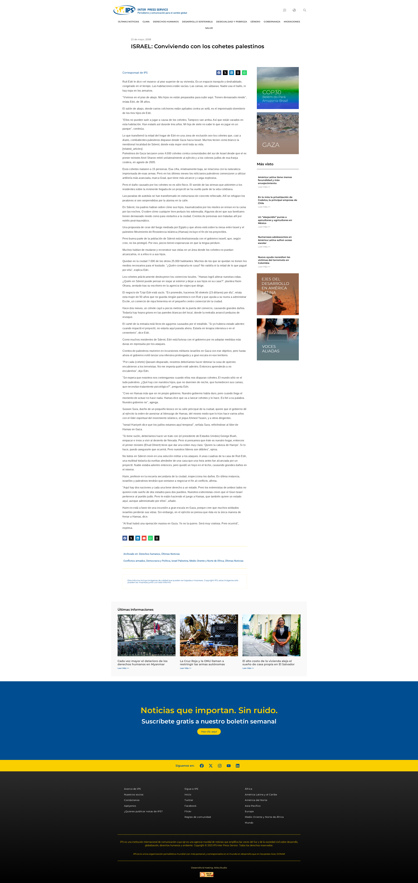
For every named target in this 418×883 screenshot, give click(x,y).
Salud (209, 28)
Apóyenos (130, 805)
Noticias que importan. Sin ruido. (209, 710)
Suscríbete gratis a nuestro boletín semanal (209, 721)
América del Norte (256, 800)
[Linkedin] (237, 766)
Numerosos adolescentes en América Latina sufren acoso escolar (275, 240)
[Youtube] (229, 766)
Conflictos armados (134, 560)
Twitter (189, 800)
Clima (146, 21)
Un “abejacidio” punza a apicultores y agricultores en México (275, 220)
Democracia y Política (158, 560)
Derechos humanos (166, 21)
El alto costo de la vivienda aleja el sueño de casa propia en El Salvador (268, 662)
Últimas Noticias (128, 21)
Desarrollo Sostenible (197, 21)
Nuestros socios (134, 794)
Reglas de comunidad (198, 816)
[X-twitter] (211, 766)
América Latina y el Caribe (261, 794)
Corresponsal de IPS (135, 72)
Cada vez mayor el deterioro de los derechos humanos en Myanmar (143, 662)
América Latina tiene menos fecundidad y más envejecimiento (275, 180)
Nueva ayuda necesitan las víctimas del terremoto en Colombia (274, 260)
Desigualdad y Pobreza (231, 21)
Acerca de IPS (132, 788)
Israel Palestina (179, 560)
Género (255, 21)
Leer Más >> (264, 187)
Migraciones (292, 21)
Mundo (249, 822)
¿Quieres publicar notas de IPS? (143, 811)
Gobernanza (272, 21)
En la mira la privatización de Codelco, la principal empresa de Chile (277, 200)
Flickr (188, 811)
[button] (304, 10)
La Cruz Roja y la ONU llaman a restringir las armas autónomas (202, 662)
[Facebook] (202, 766)
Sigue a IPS (191, 788)
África (248, 788)
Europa (249, 811)
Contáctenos (132, 800)
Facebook (190, 805)
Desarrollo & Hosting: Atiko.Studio (209, 867)
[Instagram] (220, 766)
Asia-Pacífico (253, 805)
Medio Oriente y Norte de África (206, 560)
